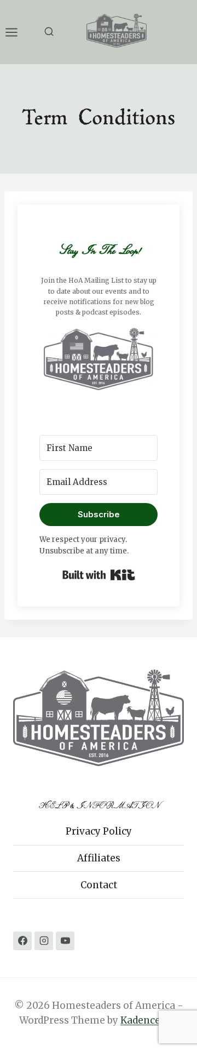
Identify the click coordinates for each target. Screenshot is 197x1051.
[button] (98, 358)
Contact (98, 885)
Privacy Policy (99, 831)
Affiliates (98, 858)
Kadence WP (149, 1020)
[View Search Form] (49, 32)
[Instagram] (43, 941)
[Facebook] (22, 941)
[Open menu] (17, 32)
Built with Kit (98, 575)
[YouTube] (65, 941)
